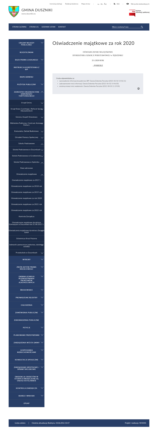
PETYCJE (26, 328)
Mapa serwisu (26, 77)
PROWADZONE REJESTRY (26, 298)
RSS (118, 4)
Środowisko (26, 290)
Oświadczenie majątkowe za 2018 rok (26, 186)
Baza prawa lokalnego (26, 60)
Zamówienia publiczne (26, 313)
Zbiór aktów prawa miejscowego (26, 268)
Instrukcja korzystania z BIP (26, 68)
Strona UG (34, 27)
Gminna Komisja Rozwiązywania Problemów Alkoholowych (27, 279)
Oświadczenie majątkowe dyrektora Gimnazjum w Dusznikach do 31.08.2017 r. (26, 223)
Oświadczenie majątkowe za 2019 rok (26, 192)
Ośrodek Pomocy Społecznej (26, 137)
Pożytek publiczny (26, 84)
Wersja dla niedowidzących (139, 4)
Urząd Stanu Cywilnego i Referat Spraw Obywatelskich (27, 110)
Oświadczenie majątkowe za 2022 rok (26, 210)
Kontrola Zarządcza (26, 216)
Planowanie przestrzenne (27, 335)
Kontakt (62, 27)
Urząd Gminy (26, 103)
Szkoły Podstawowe (27, 143)
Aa (98, 4)
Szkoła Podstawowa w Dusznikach (26, 150)
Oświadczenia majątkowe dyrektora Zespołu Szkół (26, 231)
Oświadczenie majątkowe (26, 174)
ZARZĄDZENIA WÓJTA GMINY (27, 343)
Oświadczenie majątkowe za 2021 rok (26, 204)
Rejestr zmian (26, 52)
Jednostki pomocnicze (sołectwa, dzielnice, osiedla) (26, 245)
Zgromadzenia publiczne (26, 320)
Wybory (26, 260)
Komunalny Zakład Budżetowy (26, 131)
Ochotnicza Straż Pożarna (26, 238)
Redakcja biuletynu (71, 4)
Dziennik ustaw (48, 27)
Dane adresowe (26, 168)
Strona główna (19, 27)
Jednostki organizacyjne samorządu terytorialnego (26, 94)
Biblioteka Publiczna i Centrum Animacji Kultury (26, 124)
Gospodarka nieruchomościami (26, 351)
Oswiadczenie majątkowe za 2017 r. (26, 180)
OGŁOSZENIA (26, 305)
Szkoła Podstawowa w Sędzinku (26, 162)
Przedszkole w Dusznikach (26, 253)
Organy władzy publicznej (26, 44)
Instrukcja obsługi (56, 4)
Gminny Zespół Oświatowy (27, 117)
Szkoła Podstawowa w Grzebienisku (26, 156)
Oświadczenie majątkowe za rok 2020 (26, 198)
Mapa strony (85, 4)
